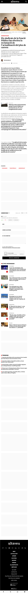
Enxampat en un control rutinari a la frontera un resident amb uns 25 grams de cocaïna (17, 298)
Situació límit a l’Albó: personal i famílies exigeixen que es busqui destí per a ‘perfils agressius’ (13, 365)
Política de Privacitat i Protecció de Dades (11, 247)
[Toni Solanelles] (2, 60)
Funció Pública (13, 168)
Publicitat (14, 574)
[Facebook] (3, 592)
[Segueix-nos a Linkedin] (15, 548)
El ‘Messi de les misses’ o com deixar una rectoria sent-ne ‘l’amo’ (17, 308)
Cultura (14, 558)
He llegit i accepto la (11, 247)
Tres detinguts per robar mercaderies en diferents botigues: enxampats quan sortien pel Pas (16, 288)
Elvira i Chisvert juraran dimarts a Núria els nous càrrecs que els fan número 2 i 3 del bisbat (17, 326)
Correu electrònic (6, 230)
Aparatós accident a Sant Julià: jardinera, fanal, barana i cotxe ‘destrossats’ (12, 361)
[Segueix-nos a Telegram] (22, 548)
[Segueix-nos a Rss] (25, 548)
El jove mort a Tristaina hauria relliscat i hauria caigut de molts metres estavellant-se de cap (14, 369)
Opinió (14, 555)
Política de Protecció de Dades (14, 576)
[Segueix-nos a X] (6, 548)
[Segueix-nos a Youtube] (9, 548)
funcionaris (4, 168)
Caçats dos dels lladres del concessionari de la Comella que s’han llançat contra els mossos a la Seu (17, 270)
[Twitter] (10, 592)
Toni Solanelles (7, 60)
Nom (3, 224)
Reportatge (11, 304)
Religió (10, 323)
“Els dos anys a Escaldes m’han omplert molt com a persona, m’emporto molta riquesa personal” (17, 317)
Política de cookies (14, 578)
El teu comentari (6, 235)
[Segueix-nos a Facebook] (3, 548)
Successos (11, 266)
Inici (14, 551)
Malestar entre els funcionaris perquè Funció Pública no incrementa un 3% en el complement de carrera (17, 107)
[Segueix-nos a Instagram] (12, 548)
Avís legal (14, 580)
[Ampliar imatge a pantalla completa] (25, 16)
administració (22, 168)
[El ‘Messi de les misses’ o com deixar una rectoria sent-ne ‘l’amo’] (4, 306)
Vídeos (14, 562)
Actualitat (14, 553)
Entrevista (11, 313)
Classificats (14, 564)
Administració (5, 35)
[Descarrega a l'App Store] (14, 589)
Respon (10, 220)
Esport (14, 560)
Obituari (14, 567)
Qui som (14, 569)
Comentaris (15, 63)
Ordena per (17, 213)
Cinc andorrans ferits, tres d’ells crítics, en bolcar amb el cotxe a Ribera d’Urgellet (17, 279)
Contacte (14, 571)
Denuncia (16, 220)
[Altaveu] (15, 2)
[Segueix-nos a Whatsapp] (19, 548)
